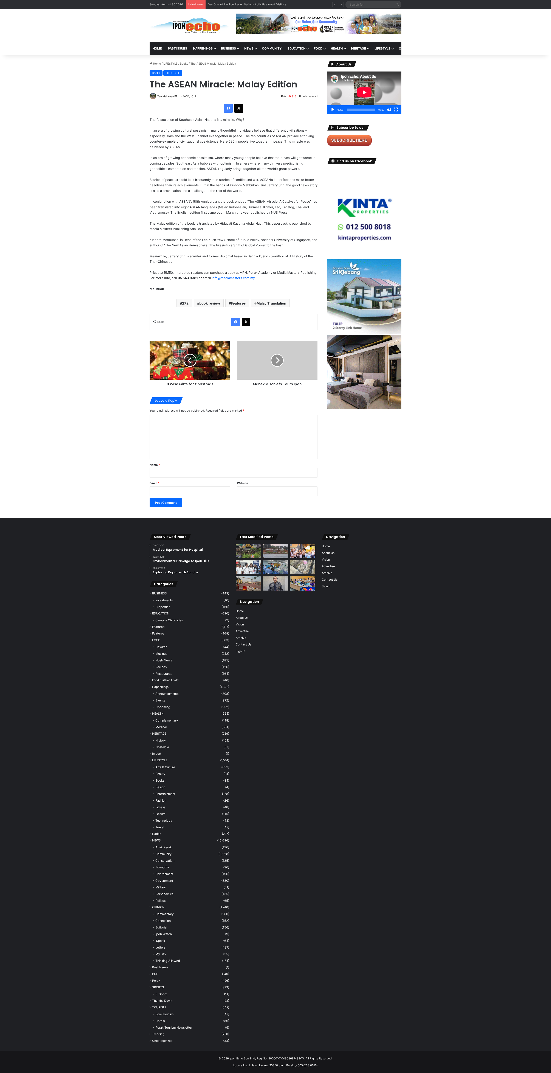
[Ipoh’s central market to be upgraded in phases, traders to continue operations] (302, 583)
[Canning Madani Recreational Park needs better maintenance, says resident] (275, 551)
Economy (162, 867)
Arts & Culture (165, 767)
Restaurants (163, 673)
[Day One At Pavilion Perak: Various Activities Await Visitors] (302, 551)
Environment (164, 874)
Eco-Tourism (164, 1014)
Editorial (161, 927)
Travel (159, 827)
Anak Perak (163, 847)
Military (160, 887)
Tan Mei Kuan (165, 96)
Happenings (160, 687)
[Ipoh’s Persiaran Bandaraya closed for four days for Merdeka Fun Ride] (248, 583)
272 (185, 303)
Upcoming (162, 707)
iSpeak (160, 940)
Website (242, 483)
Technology (163, 820)
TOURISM (445, 48)
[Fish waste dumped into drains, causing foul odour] (302, 567)
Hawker (161, 647)
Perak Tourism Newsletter (173, 1027)
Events (160, 700)
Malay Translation (271, 303)
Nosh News (163, 660)
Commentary (164, 914)
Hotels (160, 1021)
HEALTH (337, 48)
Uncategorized (162, 1040)
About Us (242, 617)
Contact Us (243, 644)
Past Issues (177, 48)
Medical (161, 727)
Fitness (160, 807)
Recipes (161, 667)
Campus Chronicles (169, 620)
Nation (156, 833)
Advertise (242, 631)
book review (209, 303)
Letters (160, 947)
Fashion (160, 800)
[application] (364, 93)
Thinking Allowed (167, 961)
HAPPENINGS (203, 48)
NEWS (249, 48)
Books (184, 63)
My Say (160, 954)
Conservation (164, 860)
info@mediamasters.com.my (233, 278)
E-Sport (161, 994)
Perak (156, 980)
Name (155, 465)
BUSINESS (228, 48)
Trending (158, 1034)
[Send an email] (176, 96)
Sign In (240, 651)
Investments (164, 600)
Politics (160, 900)
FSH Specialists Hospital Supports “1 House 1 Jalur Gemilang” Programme (257, 4)
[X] (238, 108)
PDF (155, 974)
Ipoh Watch (163, 934)
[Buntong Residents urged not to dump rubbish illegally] (248, 551)
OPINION (405, 48)
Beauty (160, 774)
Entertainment (165, 794)
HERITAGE (358, 48)
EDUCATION (296, 48)
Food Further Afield (165, 680)
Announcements (166, 693)
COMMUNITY (272, 48)
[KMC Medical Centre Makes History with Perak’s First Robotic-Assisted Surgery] (275, 567)
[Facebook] (228, 108)
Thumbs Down (162, 1000)
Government (164, 880)
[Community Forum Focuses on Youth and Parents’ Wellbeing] (275, 583)
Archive (241, 637)
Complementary (166, 720)
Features (238, 303)
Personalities (164, 894)
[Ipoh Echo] (189, 25)
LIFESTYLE (382, 48)
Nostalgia (162, 747)
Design (160, 787)
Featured (158, 626)
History (160, 740)
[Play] (333, 109)
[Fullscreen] (396, 109)
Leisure (160, 814)
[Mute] (389, 109)
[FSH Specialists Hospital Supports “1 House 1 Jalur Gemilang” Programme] (248, 567)
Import (156, 753)
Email (154, 483)
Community (163, 854)
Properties (162, 607)
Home (157, 48)
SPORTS (426, 48)
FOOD (318, 48)
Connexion (163, 920)
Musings (161, 653)
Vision (240, 624)
